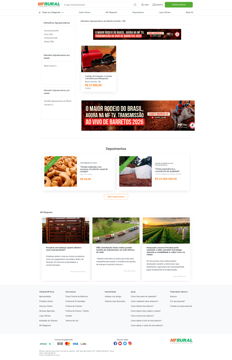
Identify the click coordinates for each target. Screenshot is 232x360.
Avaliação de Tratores (48, 321)
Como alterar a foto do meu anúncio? (146, 321)
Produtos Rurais (46, 301)
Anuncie (173, 296)
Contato (68, 316)
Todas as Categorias (51, 12)
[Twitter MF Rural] (125, 343)
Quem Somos (84, 12)
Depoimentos (138, 12)
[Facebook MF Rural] (115, 343)
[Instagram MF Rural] (129, 343)
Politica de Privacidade (75, 301)
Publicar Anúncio (179, 5)
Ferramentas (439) (51, 31)
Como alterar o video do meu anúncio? (147, 325)
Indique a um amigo (113, 296)
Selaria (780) (49, 42)
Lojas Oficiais (164, 12)
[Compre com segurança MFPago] (43, 344)
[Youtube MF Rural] (120, 343)
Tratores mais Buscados (115, 301)
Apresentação (45, 296)
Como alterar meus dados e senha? (146, 311)
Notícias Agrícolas (47, 311)
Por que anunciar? (177, 301)
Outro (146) (48, 34)
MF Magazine (111, 12)
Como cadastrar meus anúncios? (144, 301)
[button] (135, 4)
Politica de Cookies (73, 306)
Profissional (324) (51, 38)
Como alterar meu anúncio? (142, 306)
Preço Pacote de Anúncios (76, 296)
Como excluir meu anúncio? (142, 316)
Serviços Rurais (46, 306)
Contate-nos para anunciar (181, 306)
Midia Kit (189, 12)
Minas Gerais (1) (50, 66)
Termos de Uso (71, 321)
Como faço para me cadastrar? (144, 296)
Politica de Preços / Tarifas (77, 311)
